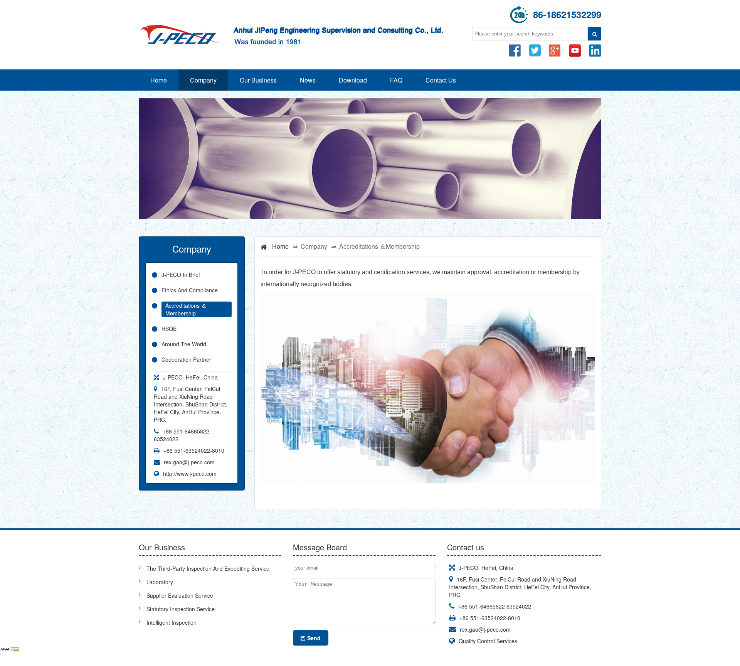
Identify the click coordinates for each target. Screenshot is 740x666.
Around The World (183, 344)
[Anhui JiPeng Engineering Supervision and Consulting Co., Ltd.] (293, 25)
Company (203, 80)
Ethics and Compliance (189, 290)
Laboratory (159, 582)
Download (353, 80)
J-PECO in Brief (180, 274)
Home (158, 80)
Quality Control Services (488, 641)
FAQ (396, 80)
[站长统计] (9, 650)
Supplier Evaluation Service (179, 595)
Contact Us (441, 80)
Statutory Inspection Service (180, 609)
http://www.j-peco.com (190, 473)
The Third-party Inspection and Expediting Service (207, 568)
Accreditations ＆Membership (186, 309)
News (308, 80)
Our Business (258, 80)
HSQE (169, 328)
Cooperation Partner (186, 359)
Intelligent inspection (171, 622)
